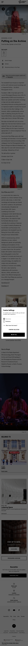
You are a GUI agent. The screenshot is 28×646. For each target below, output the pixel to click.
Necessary (8, 319)
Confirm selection (14, 329)
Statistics (8, 321)
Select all (14, 334)
